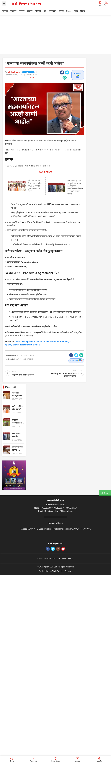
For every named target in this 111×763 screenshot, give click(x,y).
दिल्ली (32, 78)
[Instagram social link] (58, 549)
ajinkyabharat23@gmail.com (60, 511)
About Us (56, 559)
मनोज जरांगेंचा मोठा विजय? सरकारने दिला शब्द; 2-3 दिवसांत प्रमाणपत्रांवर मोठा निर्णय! (35, 186)
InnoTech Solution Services (60, 571)
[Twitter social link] (67, 72)
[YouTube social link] (63, 549)
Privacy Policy (67, 559)
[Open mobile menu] (4, 3)
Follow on (77, 73)
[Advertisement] (55, 35)
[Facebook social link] (62, 72)
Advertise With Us (44, 559)
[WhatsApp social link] (65, 78)
